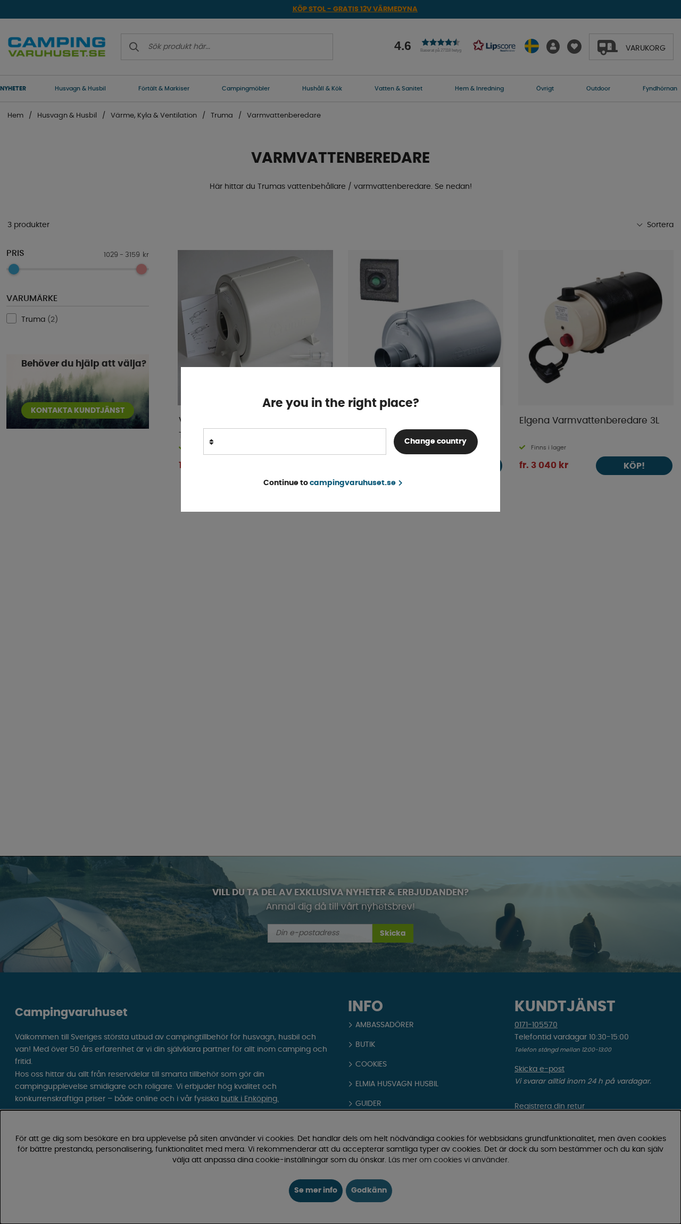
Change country (435, 441)
